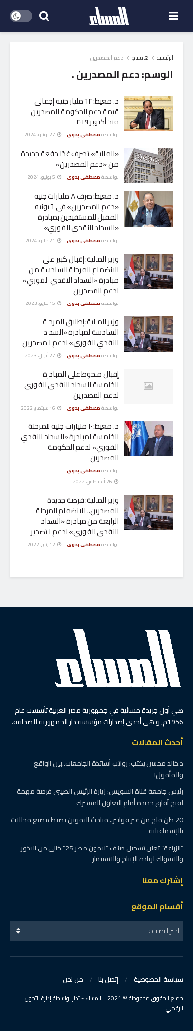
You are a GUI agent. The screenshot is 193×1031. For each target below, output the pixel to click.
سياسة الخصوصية (158, 979)
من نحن (73, 979)
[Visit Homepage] (109, 16)
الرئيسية (165, 57)
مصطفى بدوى (83, 134)
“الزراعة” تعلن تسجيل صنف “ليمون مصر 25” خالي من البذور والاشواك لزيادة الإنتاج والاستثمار (102, 853)
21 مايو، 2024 (40, 240)
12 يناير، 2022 (41, 544)
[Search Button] (44, 16)
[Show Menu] (173, 16)
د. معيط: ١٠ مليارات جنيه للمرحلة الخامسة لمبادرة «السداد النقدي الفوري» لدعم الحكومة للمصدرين (70, 442)
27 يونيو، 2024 (40, 134)
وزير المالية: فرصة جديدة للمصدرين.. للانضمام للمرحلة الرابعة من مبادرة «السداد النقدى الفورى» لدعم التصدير (75, 516)
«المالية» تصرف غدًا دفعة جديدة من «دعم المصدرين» (70, 158)
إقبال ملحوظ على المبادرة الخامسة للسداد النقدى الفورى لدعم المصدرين (71, 384)
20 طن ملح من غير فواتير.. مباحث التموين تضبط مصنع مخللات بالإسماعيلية (97, 825)
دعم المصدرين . (105, 57)
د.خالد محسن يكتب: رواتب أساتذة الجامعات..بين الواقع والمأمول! (108, 769)
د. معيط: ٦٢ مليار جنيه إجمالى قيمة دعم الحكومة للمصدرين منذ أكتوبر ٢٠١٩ (75, 111)
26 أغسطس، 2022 (93, 481)
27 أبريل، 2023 (40, 355)
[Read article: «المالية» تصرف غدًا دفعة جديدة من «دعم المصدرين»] (148, 166)
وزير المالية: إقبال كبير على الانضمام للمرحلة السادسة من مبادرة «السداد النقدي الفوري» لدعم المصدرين (70, 275)
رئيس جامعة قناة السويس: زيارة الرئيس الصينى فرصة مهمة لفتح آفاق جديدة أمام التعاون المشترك (100, 797)
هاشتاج (140, 57)
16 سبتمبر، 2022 (38, 408)
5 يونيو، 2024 (41, 177)
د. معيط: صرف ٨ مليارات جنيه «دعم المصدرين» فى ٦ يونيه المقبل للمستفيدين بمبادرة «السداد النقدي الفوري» (76, 212)
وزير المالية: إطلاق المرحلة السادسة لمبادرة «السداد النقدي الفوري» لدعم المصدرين (70, 332)
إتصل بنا (108, 979)
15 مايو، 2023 (40, 303)
